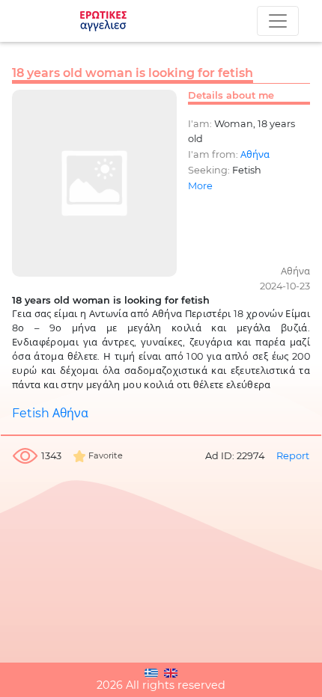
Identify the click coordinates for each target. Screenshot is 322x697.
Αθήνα (255, 154)
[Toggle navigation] (278, 21)
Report (292, 455)
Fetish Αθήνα (50, 413)
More (200, 185)
